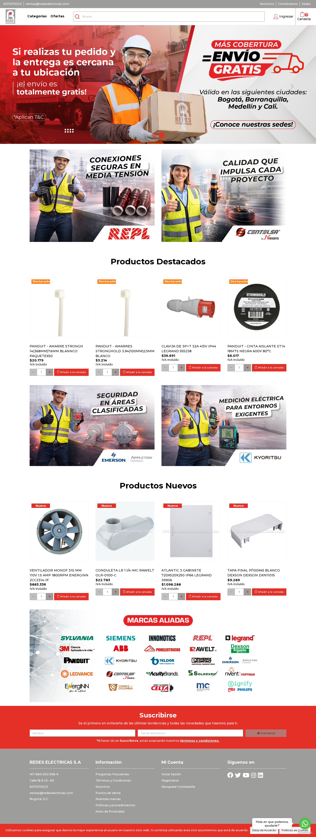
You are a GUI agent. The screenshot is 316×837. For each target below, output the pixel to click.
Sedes (306, 4)
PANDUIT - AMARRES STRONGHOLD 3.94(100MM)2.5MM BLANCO (125, 351)
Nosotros (267, 4)
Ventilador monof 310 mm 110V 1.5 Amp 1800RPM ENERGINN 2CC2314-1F (59, 575)
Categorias (37, 16)
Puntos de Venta (108, 793)
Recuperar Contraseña (178, 786)
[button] (283, 16)
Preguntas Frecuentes (112, 774)
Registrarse (170, 780)
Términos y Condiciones (113, 780)
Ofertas (57, 16)
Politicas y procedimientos (115, 805)
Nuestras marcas (108, 799)
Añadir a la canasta (72, 372)
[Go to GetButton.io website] (304, 832)
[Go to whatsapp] (305, 823)
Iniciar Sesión (171, 774)
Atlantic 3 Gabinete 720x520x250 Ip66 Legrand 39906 (186, 575)
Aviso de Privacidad (110, 811)
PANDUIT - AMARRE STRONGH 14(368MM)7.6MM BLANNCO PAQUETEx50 (56, 351)
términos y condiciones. (199, 740)
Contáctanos (288, 4)
